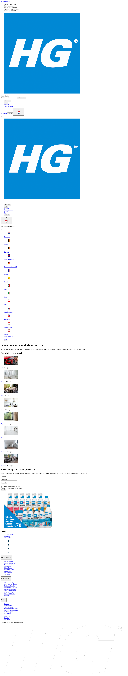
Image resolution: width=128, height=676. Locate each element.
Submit (3, 490)
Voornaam (3, 476)
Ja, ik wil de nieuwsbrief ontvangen (10, 486)
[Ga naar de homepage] (64, 53)
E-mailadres (4, 483)
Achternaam (4, 479)
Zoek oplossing (5, 96)
